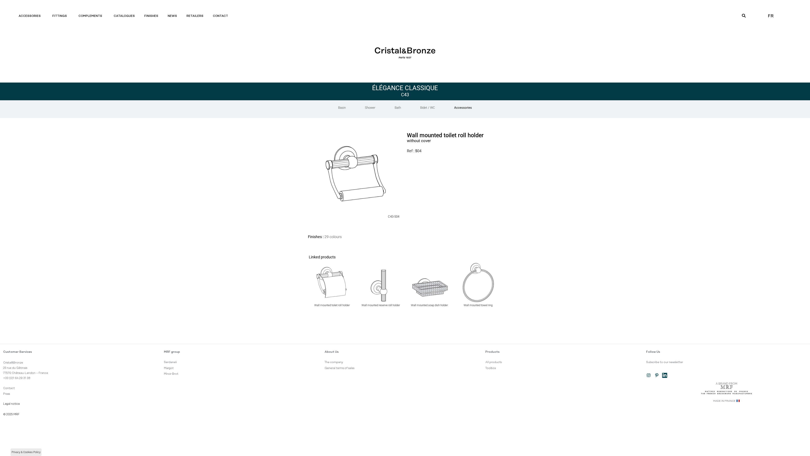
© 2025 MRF (11, 414)
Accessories (30, 16)
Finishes (151, 16)
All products (493, 362)
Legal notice (11, 403)
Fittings (59, 16)
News (172, 16)
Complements (90, 16)
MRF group (172, 352)
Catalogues (124, 16)
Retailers (194, 16)
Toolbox (490, 368)
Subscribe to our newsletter (664, 362)
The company (334, 362)
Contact (220, 16)
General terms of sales (339, 368)
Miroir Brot (171, 373)
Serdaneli (170, 362)
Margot (169, 368)
